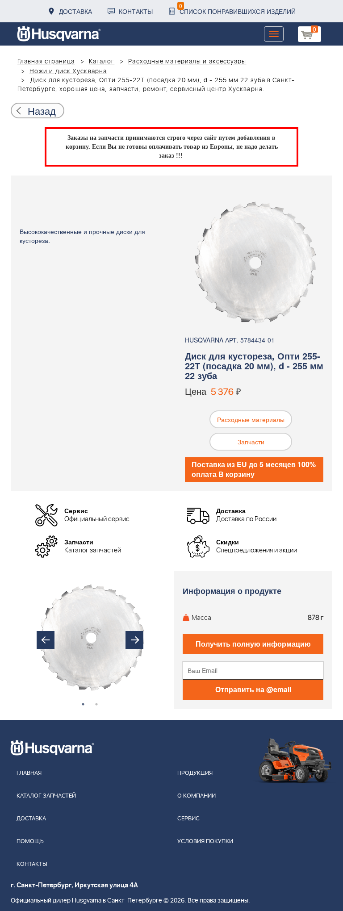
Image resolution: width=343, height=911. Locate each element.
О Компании (196, 796)
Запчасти (251, 441)
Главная (29, 773)
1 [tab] (83, 704)
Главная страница (46, 61)
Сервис (188, 819)
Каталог (102, 61)
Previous (45, 640)
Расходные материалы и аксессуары (187, 61)
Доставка (75, 11)
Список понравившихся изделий (237, 9)
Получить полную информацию (253, 644)
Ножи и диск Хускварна (68, 71)
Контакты (136, 11)
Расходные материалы (250, 419)
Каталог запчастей (46, 796)
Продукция (195, 773)
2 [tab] (96, 704)
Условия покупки (205, 841)
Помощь (30, 841)
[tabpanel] (90, 640)
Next (134, 640)
